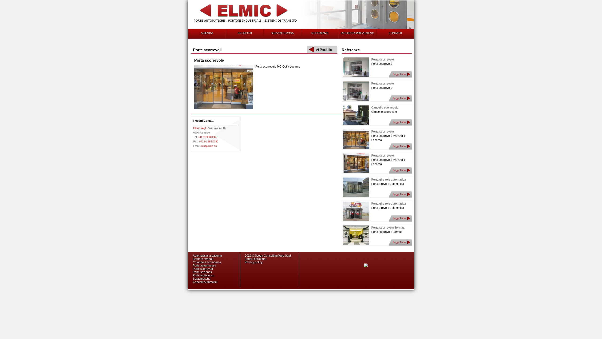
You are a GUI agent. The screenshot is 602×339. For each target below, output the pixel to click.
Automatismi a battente (207, 255)
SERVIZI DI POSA (282, 33)
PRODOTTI (245, 33)
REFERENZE (320, 33)
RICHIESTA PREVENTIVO (357, 33)
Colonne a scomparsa (207, 262)
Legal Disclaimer (255, 259)
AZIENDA (207, 33)
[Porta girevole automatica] (356, 196)
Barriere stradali (203, 259)
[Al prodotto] (322, 52)
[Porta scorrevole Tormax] (356, 244)
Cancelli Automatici (205, 282)
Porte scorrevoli (203, 268)
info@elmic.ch (205, 146)
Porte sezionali (202, 272)
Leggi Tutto (399, 74)
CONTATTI (395, 33)
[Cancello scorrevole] (356, 123)
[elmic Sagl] (245, 23)
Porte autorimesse (204, 265)
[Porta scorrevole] (356, 75)
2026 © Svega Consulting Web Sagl (268, 255)
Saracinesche (201, 278)
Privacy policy (253, 262)
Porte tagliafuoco (203, 275)
